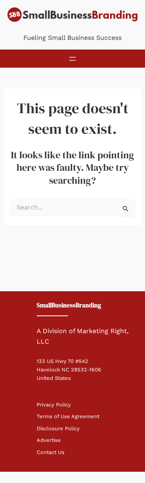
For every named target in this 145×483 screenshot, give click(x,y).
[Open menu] (72, 59)
